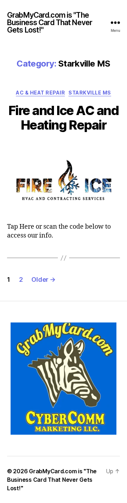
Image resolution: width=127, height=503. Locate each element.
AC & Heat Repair (40, 93)
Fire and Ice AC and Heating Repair (63, 118)
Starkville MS (89, 93)
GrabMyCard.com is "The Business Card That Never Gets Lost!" (49, 22)
